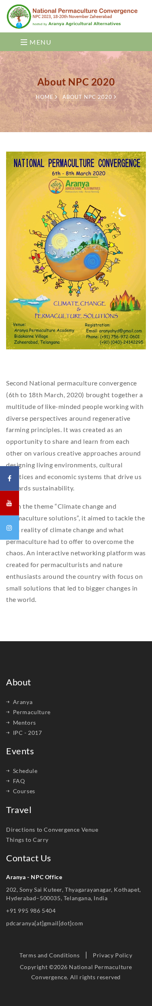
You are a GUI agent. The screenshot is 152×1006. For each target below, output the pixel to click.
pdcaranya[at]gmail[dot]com (44, 923)
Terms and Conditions (49, 955)
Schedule (25, 770)
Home (45, 97)
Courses (24, 791)
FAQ (19, 780)
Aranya (22, 701)
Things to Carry (27, 839)
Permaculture (32, 711)
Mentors (24, 722)
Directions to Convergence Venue (52, 829)
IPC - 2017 (27, 732)
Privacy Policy (112, 955)
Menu (40, 42)
